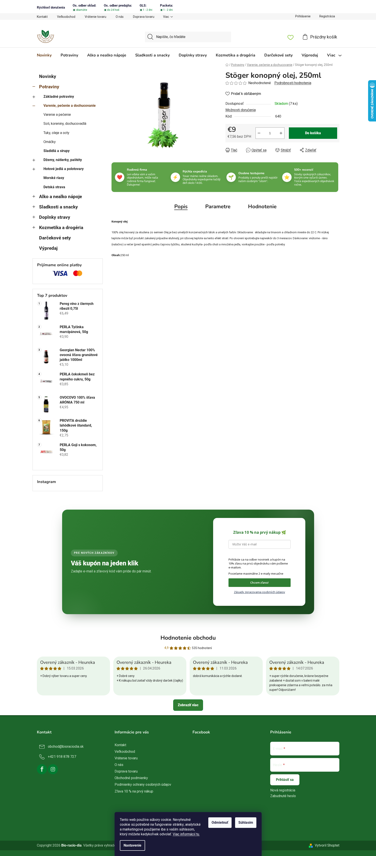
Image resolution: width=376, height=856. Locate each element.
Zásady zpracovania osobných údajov (259, 592)
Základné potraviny (58, 96)
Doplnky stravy (54, 217)
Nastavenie (132, 845)
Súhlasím (245, 822)
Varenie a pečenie (57, 114)
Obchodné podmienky (131, 778)
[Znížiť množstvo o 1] (259, 133)
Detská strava (54, 187)
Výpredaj (48, 248)
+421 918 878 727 (62, 757)
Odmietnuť (220, 822)
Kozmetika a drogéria (61, 227)
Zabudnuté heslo (283, 796)
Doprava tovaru (143, 16)
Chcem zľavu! (259, 583)
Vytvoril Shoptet (327, 845)
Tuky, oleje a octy (56, 133)
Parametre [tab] (217, 206)
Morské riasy (53, 178)
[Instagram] (53, 769)
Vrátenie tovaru (95, 16)
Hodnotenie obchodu (188, 638)
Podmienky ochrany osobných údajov (143, 784)
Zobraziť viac (188, 705)
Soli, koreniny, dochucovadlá (64, 123)
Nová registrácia (282, 790)
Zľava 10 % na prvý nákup (134, 791)
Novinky (47, 76)
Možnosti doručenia (240, 110)
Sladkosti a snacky (58, 207)
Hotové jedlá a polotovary (63, 169)
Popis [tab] (181, 206)
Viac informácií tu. (186, 834)
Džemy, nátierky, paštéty (62, 160)
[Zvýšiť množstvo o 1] (281, 133)
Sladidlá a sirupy (56, 151)
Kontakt (42, 16)
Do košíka (313, 133)
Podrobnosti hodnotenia (292, 83)
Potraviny (49, 86)
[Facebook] (42, 769)
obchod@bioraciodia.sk (66, 746)
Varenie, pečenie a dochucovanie (69, 105)
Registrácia (327, 16)
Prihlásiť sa (285, 780)
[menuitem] (44, 55)
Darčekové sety (55, 238)
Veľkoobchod (66, 16)
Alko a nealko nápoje (60, 196)
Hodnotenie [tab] (262, 206)
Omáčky (49, 142)
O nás (120, 16)
